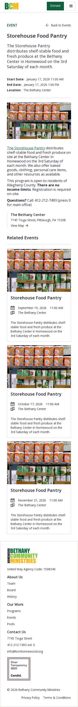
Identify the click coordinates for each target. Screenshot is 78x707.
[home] (10, 6)
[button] (71, 6)
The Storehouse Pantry (26, 148)
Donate (55, 5)
